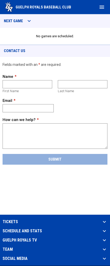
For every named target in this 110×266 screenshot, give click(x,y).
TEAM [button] (8, 249)
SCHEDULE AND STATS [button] (22, 231)
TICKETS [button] (10, 222)
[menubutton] (102, 7)
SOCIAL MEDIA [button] (15, 259)
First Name (11, 91)
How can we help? (19, 119)
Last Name (66, 91)
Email (7, 100)
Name (8, 76)
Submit (55, 159)
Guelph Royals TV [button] (20, 240)
